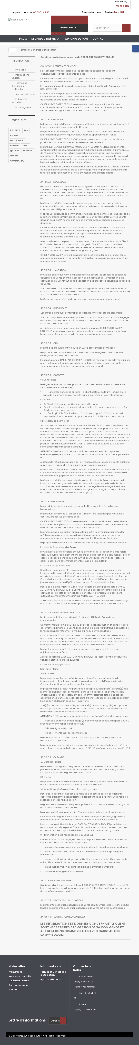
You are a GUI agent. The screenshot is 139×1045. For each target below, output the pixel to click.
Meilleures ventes (18, 980)
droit (25, 145)
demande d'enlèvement (46, 38)
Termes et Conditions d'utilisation (19, 86)
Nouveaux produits (19, 976)
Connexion (122, 5)
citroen (14, 145)
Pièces (23, 38)
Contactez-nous (91, 12)
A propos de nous (76, 38)
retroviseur (16, 140)
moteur (27, 150)
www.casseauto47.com (114, 96)
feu (26, 130)
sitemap (13, 989)
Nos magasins (23, 107)
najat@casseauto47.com (88, 1009)
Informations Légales (20, 76)
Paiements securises (19, 101)
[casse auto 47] (27, 24)
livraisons (20, 69)
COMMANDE (17, 160)
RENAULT (15, 130)
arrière (14, 155)
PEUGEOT (15, 135)
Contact (99, 38)
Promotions (15, 971)
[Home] (13, 38)
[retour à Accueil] (12, 50)
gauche (14, 150)
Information (20, 60)
